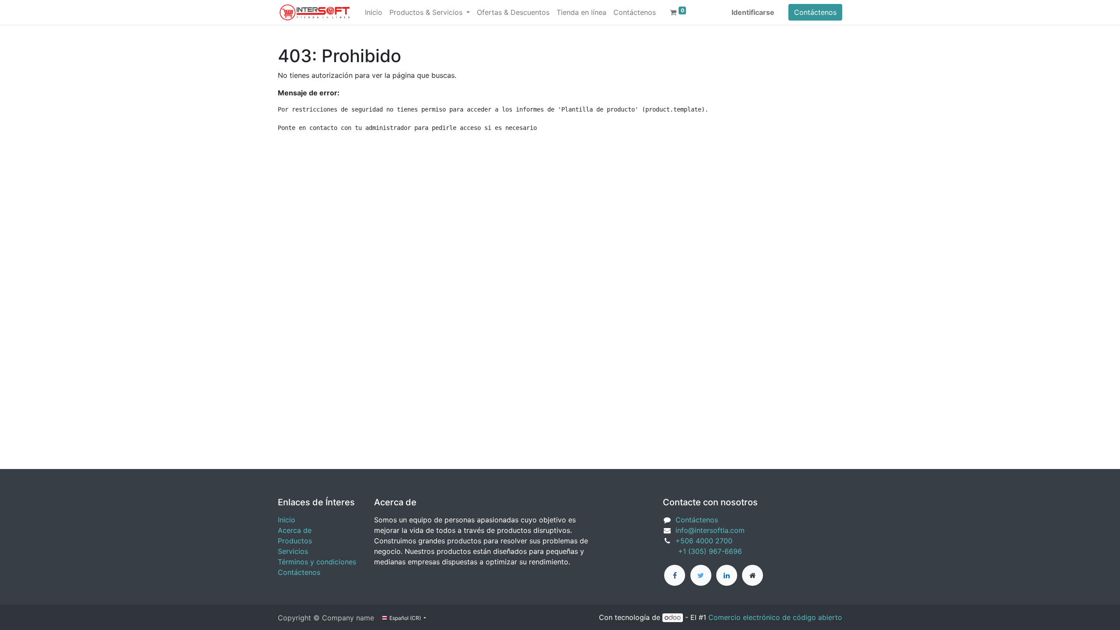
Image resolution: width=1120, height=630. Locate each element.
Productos (295, 540)
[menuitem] (373, 12)
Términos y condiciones (317, 561)
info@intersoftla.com (710, 530)
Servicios (293, 551)
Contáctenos (815, 12)
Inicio (286, 519)
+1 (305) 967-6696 (702, 551)
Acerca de (295, 530)
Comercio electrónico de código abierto (775, 617)
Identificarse (753, 12)
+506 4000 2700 (705, 540)
